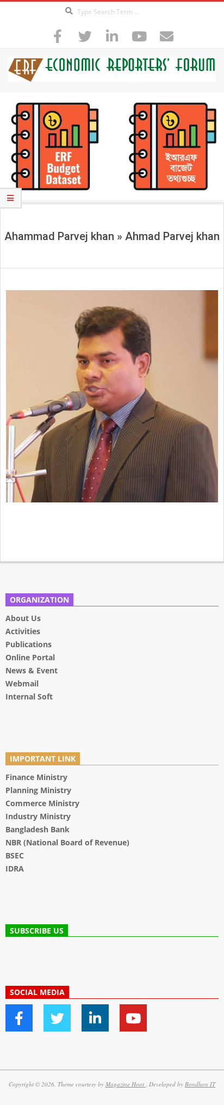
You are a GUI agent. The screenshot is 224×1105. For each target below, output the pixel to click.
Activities (22, 631)
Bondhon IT (200, 1084)
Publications (29, 644)
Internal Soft (29, 696)
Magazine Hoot (125, 1084)
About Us (23, 618)
